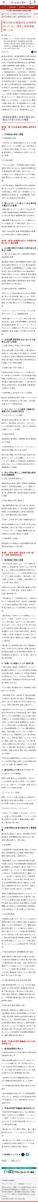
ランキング (8, 14)
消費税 (23, 44)
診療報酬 (15, 46)
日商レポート (8, 35)
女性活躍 (29, 41)
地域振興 (31, 7)
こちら (31, 109)
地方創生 (14, 41)
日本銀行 (7, 44)
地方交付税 (31, 39)
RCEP (13, 48)
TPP (18, 48)
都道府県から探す (26, 16)
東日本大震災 (15, 44)
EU (33, 46)
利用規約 (22, 1184)
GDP (9, 48)
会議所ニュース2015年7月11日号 (15, 39)
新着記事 (12, 7)
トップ (4, 7)
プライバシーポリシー (9, 1184)
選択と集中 (23, 46)
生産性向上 (7, 46)
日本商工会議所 (8, 1180)
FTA (5, 48)
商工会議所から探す (10, 16)
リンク (29, 1184)
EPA (29, 46)
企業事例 (22, 7)
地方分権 (7, 41)
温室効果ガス (31, 44)
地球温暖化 (21, 41)
